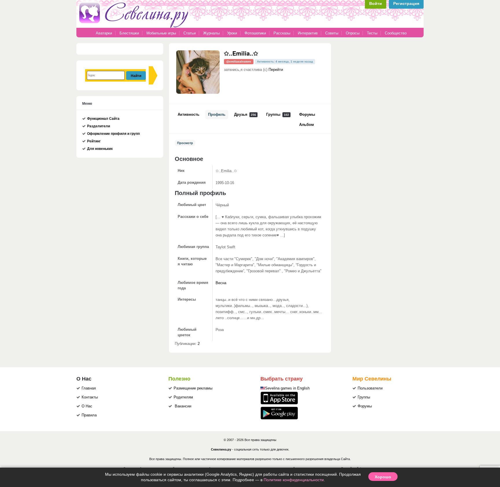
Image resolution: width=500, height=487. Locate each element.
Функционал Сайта (103, 119)
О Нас (87, 406)
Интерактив (308, 33)
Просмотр (185, 143)
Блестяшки (129, 33)
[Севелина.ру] (134, 27)
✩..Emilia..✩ (241, 53)
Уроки (232, 33)
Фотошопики (255, 33)
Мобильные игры (161, 33)
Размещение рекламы (193, 388)
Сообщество (396, 33)
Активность (188, 115)
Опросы (352, 33)
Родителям (183, 397)
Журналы (211, 33)
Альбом (306, 125)
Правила (89, 415)
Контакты (90, 397)
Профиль (216, 115)
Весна (221, 283)
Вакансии (183, 406)
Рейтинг (94, 141)
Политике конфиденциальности (294, 479)
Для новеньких (100, 149)
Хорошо (383, 476)
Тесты (372, 33)
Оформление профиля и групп (113, 134)
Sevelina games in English (287, 388)
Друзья (245, 115)
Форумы (307, 115)
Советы (331, 33)
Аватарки (104, 33)
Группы (277, 115)
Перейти (276, 70)
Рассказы (282, 33)
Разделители (98, 126)
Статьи (189, 33)
